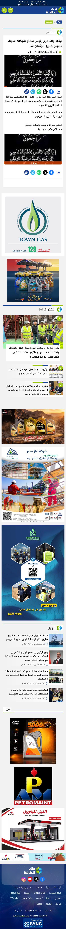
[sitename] (33, 870)
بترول (47, 887)
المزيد (8, 709)
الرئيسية (57, 887)
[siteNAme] (54, 10)
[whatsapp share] (39, 91)
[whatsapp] (26, 91)
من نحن (48, 911)
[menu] (10, 10)
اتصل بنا (18, 911)
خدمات (58, 904)
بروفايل (58, 898)
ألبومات (39, 898)
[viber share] (32, 91)
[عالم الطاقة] (59, 22)
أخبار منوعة (15, 893)
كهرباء (39, 887)
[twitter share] (45, 91)
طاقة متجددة (55, 893)
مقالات (39, 904)
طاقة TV (14, 898)
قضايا (48, 898)
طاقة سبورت (27, 898)
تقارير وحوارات (39, 893)
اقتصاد (27, 893)
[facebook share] (51, 91)
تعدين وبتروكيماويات (23, 887)
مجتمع (49, 22)
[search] (4, 10)
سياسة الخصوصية (33, 911)
